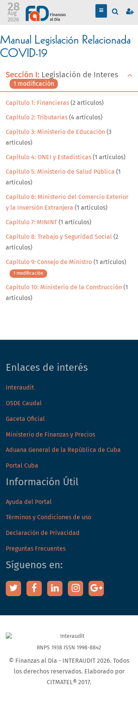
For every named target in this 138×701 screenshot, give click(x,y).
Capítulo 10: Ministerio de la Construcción (64, 287)
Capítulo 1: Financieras (37, 103)
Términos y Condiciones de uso (48, 517)
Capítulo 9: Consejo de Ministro (49, 262)
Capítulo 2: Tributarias (36, 117)
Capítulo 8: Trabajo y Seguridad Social (59, 237)
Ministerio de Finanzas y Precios (50, 435)
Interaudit (20, 388)
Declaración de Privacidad (43, 533)
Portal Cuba (22, 466)
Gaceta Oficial (25, 419)
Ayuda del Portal (29, 502)
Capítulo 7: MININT (31, 222)
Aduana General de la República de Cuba (63, 450)
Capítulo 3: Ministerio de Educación (56, 132)
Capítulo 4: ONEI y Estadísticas (48, 157)
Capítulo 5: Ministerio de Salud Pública (60, 172)
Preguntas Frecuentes (36, 549)
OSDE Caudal (24, 403)
